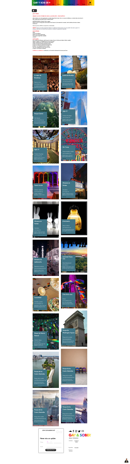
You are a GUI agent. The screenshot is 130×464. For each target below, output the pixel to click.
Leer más (36, 89)
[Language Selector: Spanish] (34, 10)
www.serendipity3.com (38, 303)
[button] (90, 2)
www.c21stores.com (38, 155)
